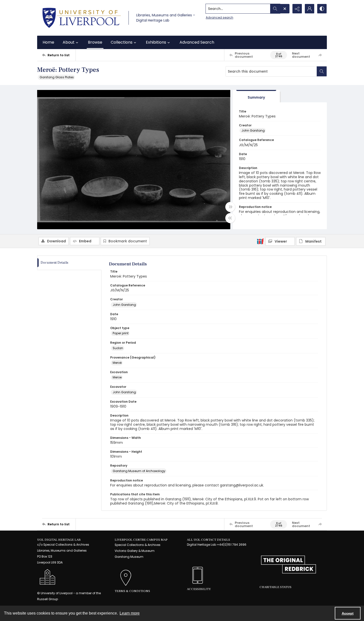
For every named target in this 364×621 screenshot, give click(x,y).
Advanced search (219, 17)
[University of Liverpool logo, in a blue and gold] (81, 17)
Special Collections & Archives (137, 545)
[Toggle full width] (230, 207)
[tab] (256, 96)
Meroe (117, 377)
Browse (95, 42)
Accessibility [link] (199, 589)
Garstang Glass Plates (57, 77)
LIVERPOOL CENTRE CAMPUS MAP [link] (141, 540)
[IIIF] (260, 241)
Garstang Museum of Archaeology (139, 471)
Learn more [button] (130, 613)
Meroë (117, 363)
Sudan (118, 348)
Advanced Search (197, 42)
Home (48, 42)
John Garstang (253, 130)
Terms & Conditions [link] (132, 591)
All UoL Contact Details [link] (208, 540)
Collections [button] (121, 42)
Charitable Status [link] (275, 587)
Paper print (121, 333)
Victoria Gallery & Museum (135, 551)
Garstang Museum (129, 557)
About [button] (69, 42)
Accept (348, 613)
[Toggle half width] (230, 218)
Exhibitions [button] (156, 42)
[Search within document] (322, 71)
